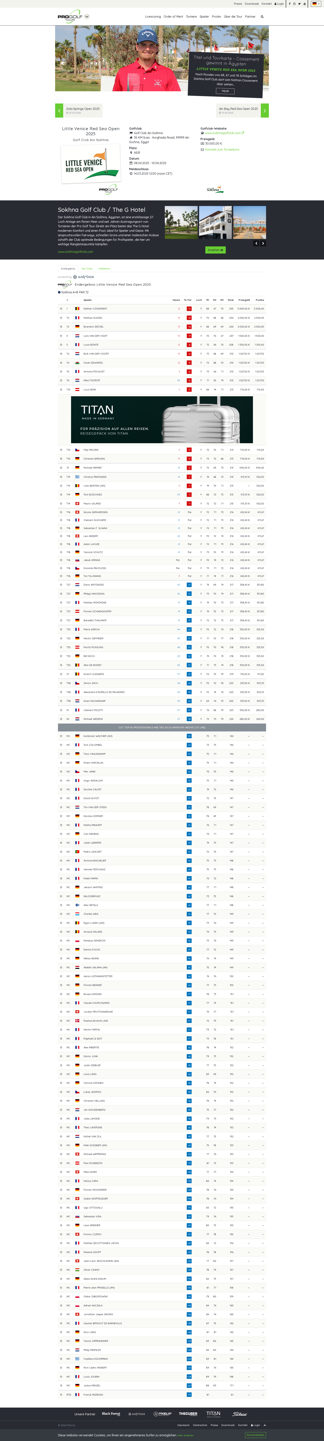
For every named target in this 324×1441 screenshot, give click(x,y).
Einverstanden (255, 1435)
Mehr (225, 91)
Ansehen (214, 250)
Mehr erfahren (186, 1435)
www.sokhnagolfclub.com (223, 133)
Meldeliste (104, 268)
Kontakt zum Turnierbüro (222, 149)
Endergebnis (68, 268)
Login (280, 3)
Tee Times (87, 268)
